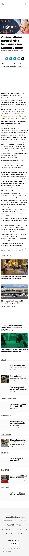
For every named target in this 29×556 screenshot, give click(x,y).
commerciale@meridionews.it (17, 529)
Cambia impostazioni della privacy (14, 538)
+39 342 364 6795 (17, 525)
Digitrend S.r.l (20, 533)
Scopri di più (23, 520)
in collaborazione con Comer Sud (18, 463)
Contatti (6, 548)
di (10, 408)
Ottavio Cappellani (15, 497)
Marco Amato (14, 408)
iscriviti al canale (15, 66)
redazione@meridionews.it (16, 524)
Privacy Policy (15, 548)
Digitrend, (3, 306)
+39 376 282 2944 (17, 527)
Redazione (10, 50)
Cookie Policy (7, 551)
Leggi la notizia (13, 369)
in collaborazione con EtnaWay (18, 480)
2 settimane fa (7, 306)
